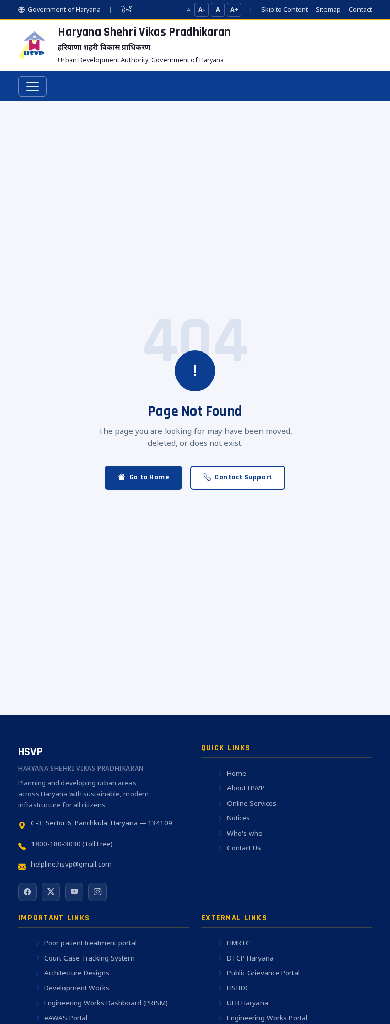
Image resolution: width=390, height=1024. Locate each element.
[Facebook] (27, 892)
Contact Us (244, 847)
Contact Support (243, 477)
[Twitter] (51, 892)
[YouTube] (74, 892)
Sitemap (328, 9)
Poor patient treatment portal (90, 942)
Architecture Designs (76, 972)
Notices (238, 817)
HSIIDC (238, 988)
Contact (360, 9)
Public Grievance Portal (263, 972)
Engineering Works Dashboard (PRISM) (106, 1002)
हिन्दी (126, 9)
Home (236, 773)
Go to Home (149, 477)
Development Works (76, 988)
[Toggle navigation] (32, 86)
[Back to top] (362, 1001)
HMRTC (238, 942)
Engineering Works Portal (267, 1017)
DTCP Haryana (250, 958)
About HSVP (246, 787)
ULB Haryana (247, 1002)
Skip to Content (284, 9)
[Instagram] (97, 892)
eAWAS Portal (65, 1017)
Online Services (251, 803)
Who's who (245, 833)
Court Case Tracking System (89, 958)
